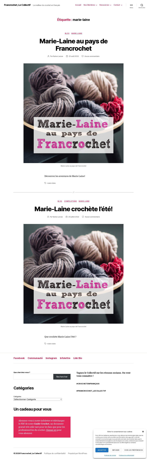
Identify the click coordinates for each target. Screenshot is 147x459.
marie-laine (51, 183)
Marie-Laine (76, 33)
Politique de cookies (110, 455)
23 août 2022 (74, 56)
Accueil (78, 5)
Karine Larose (58, 56)
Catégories (17, 397)
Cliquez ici (51, 430)
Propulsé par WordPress (77, 453)
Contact (117, 5)
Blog (67, 33)
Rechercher (62, 376)
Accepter (102, 450)
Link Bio (77, 358)
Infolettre (65, 358)
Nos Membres (89, 5)
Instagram (51, 358)
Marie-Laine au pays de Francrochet (73, 44)
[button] (143, 432)
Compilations (70, 201)
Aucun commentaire (91, 56)
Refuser (115, 450)
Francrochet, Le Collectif (17, 5)
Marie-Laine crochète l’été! (73, 209)
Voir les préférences (133, 450)
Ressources (104, 5)
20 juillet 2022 (73, 217)
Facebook (19, 358)
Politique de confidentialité (126, 455)
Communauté (35, 358)
